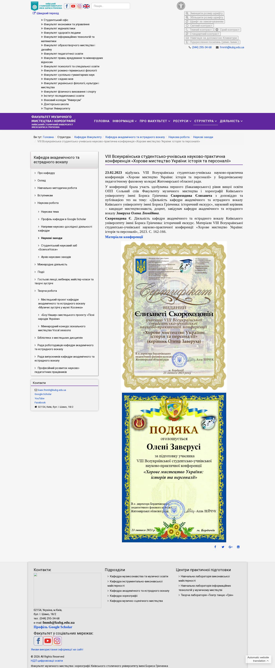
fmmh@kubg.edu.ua (232, 47)
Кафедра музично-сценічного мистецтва (136, 601)
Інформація (123, 121)
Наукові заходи (203, 137)
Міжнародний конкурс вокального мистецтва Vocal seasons (61, 328)
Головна (102, 121)
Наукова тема (49, 211)
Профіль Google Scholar (53, 627)
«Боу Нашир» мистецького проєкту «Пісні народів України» (66, 317)
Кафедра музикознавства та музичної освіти (139, 576)
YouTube (39, 398)
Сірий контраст (229, 29)
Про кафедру (46, 173)
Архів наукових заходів (55, 257)
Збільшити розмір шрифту (206, 17)
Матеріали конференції (124, 237)
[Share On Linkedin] (239, 547)
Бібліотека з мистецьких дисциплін (60, 337)
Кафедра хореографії (124, 595)
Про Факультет (153, 121)
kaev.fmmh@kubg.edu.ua (52, 389)
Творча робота (47, 290)
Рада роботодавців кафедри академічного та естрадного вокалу (64, 347)
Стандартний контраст (204, 34)
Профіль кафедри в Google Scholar (63, 219)
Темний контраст (200, 29)
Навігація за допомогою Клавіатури (213, 38)
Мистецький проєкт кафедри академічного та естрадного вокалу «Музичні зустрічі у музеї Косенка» (61, 303)
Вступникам (45, 195)
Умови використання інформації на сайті (57, 649)
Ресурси (180, 121)
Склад (41, 180)
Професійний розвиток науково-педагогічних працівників (57, 370)
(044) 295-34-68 (202, 47)
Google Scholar (43, 394)
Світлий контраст (201, 25)
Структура (204, 121)
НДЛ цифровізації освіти (47, 660)
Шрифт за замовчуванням (206, 21)
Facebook (40, 402)
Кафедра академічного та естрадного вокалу (135, 137)
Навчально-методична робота (57, 188)
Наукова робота (179, 137)
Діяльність (230, 121)
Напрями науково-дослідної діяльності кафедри (65, 228)
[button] (209, 5)
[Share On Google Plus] (231, 547)
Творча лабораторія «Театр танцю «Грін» (207, 595)
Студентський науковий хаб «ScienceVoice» (57, 247)
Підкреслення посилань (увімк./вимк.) (214, 42)
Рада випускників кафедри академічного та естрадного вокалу (64, 358)
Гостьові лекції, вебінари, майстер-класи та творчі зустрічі (64, 281)
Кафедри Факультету (88, 137)
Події (40, 272)
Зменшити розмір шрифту (206, 13)
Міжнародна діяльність (52, 264)
